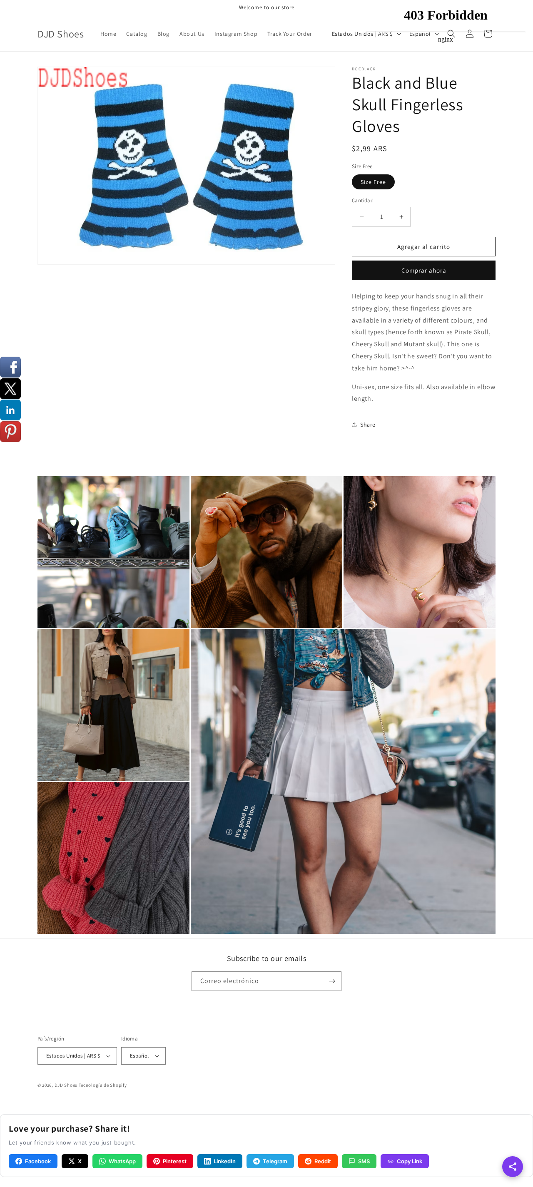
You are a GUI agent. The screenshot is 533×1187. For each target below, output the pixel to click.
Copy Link (409, 1161)
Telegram (275, 1161)
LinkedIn (225, 1161)
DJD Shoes (66, 1085)
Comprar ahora (423, 270)
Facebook (38, 1161)
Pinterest (175, 1161)
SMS (364, 1161)
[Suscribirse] (332, 981)
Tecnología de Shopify (103, 1085)
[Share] (512, 1166)
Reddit (322, 1161)
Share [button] (368, 424)
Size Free (373, 182)
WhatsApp (122, 1161)
